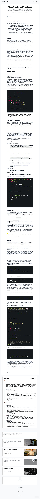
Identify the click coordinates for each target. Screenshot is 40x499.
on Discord (29, 234)
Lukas (10, 16)
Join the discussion (33, 378)
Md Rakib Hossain (8, 402)
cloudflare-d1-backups (16, 84)
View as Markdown (26, 12)
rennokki (18, 55)
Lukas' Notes (6, 1)
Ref (25, 154)
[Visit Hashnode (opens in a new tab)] (20, 495)
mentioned (19, 234)
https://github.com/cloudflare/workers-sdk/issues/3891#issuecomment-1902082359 (20, 26)
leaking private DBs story (22, 67)
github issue (12, 130)
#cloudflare (8, 372)
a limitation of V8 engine (21, 216)
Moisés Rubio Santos (8, 380)
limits (29, 123)
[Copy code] (32, 91)
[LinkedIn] (11, 16)
